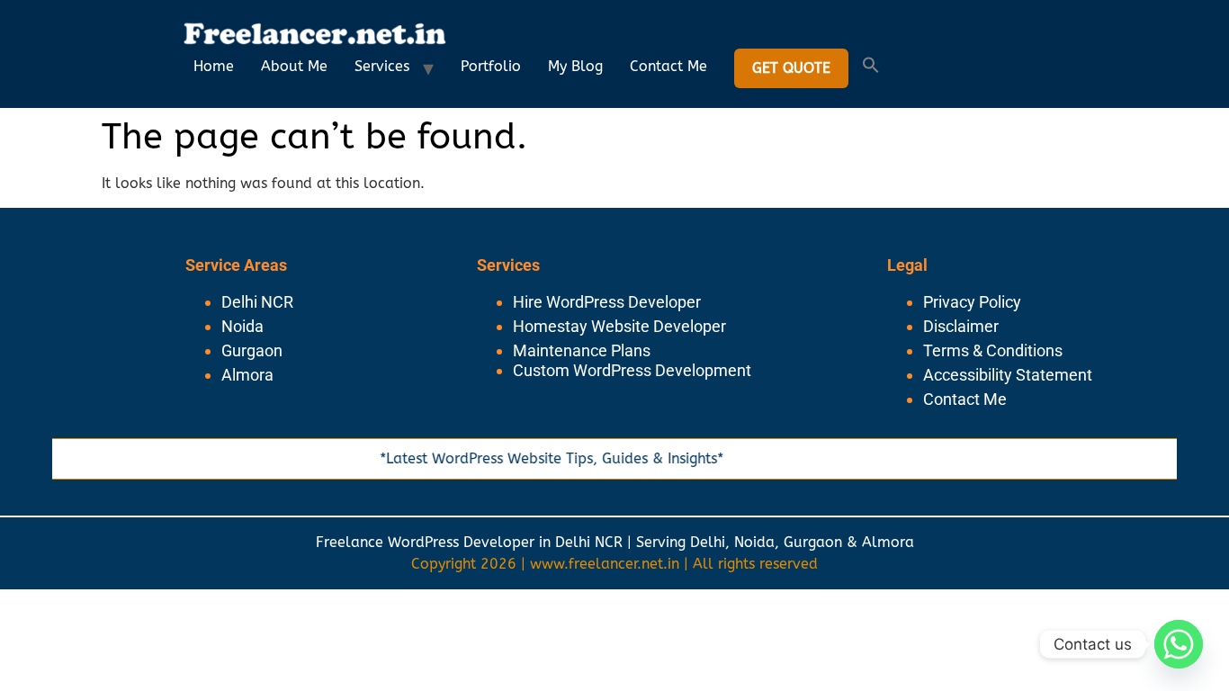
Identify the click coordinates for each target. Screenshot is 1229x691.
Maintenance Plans (581, 350)
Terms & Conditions (993, 350)
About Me (294, 66)
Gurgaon (252, 350)
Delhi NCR (257, 301)
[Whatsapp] (1178, 644)
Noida (242, 326)
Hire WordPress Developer (607, 301)
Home (213, 66)
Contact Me (668, 66)
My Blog (575, 66)
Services (381, 66)
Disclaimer (961, 326)
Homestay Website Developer (619, 326)
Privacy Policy (972, 301)
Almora (247, 374)
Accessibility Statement (1007, 374)
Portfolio (491, 66)
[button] (870, 68)
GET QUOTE (791, 67)
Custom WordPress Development (632, 370)
